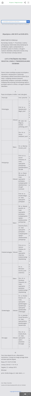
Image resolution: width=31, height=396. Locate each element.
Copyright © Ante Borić (15, 391)
